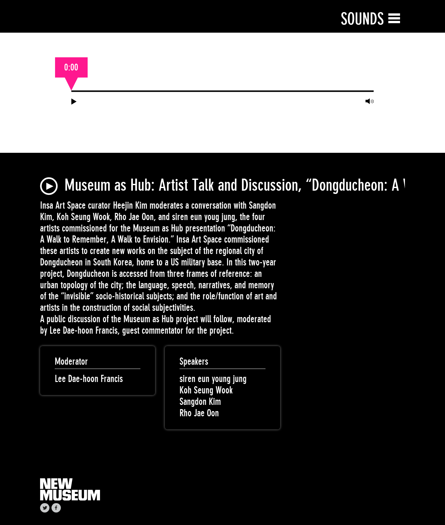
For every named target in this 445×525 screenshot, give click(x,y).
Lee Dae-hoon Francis (89, 378)
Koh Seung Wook (206, 390)
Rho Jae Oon (199, 413)
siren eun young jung (213, 378)
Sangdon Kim (200, 401)
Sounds (362, 18)
